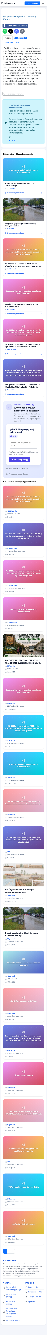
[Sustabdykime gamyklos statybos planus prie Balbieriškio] (23, 297)
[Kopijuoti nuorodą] (22, 31)
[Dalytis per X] (10, 31)
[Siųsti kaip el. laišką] (16, 31)
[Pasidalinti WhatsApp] (5, 31)
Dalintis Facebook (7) (17, 25)
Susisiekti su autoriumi (14, 94)
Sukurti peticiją (21, 459)
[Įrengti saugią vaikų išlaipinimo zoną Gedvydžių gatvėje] (23, 217)
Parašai (21, 38)
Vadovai (7, 1282)
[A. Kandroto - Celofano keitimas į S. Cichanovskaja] (23, 176)
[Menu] (43, 3)
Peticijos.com (8, 3)
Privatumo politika (12, 42)
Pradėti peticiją (32, 3)
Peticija (7, 38)
